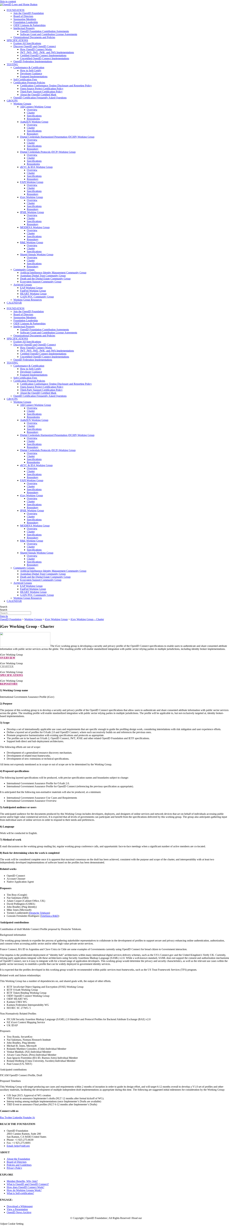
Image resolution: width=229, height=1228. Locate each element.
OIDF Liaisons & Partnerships (29, 25)
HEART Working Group (33, 293)
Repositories (33, 118)
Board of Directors (23, 16)
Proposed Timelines (10, 1081)
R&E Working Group (31, 242)
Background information (13, 934)
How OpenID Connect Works (36, 49)
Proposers (5, 1031)
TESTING (12, 64)
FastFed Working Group (33, 290)
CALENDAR (14, 302)
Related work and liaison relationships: (20, 975)
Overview (32, 109)
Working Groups (22, 103)
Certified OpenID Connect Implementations (43, 55)
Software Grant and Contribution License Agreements (48, 34)
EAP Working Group (31, 287)
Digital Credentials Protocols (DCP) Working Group (48, 151)
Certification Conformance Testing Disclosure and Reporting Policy (56, 85)
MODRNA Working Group (35, 227)
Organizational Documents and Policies (34, 37)
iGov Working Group (31, 197)
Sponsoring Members (24, 19)
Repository (32, 133)
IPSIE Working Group (32, 212)
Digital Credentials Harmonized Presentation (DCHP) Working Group (57, 136)
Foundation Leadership (25, 22)
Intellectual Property (24, 28)
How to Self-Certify (30, 70)
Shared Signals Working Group (36, 254)
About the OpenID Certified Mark (38, 94)
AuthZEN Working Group (34, 121)
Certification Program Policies (29, 82)
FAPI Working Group (31, 182)
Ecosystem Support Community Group (40, 281)
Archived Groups (22, 284)
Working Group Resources (27, 299)
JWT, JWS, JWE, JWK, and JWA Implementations (47, 52)
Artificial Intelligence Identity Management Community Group (53, 272)
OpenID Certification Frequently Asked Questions (40, 97)
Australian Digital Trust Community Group (43, 275)
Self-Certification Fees (25, 79)
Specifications (34, 115)
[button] (114, 934)
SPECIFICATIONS (17, 40)
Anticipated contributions (13, 1069)
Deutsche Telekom (39, 912)
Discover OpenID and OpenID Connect (34, 46)
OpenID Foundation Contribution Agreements (44, 31)
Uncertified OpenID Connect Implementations (44, 58)
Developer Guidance (31, 73)
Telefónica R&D (49, 915)
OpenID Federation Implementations (32, 61)
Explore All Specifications (27, 43)
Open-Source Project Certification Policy (41, 88)
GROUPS (12, 100)
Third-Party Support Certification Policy (41, 91)
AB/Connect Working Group (35, 106)
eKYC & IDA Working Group (36, 167)
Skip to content (8, 1)
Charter (31, 112)
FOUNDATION (15, 10)
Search (3, 606)
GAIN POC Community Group (37, 296)
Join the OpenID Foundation (28, 13)
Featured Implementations (33, 76)
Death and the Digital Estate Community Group (45, 278)
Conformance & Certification (28, 67)
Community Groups (24, 269)
